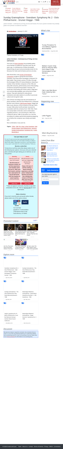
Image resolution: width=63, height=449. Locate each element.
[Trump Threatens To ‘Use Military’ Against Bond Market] (50, 38)
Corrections (57, 446)
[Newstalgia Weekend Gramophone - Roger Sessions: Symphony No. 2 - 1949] (29, 307)
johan (23, 126)
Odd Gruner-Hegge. (25, 103)
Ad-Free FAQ (27, 188)
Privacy (46, 446)
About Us (25, 446)
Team (19, 446)
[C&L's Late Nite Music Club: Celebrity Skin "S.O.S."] (50, 83)
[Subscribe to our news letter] (47, 2)
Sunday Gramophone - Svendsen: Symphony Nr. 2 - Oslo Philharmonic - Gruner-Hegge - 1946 (31, 18)
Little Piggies (46, 116)
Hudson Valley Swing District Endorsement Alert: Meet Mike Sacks (52, 154)
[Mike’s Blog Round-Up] (50, 126)
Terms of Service (11, 336)
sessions (34, 128)
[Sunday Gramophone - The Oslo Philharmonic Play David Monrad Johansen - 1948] (29, 261)
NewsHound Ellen (46, 51)
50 (42, 33)
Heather (43, 75)
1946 (17, 126)
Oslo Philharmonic (25, 128)
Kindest (17, 205)
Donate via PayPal (25, 202)
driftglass (44, 135)
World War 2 (15, 132)
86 (42, 79)
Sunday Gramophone (18, 130)
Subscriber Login (56, 4)
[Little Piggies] (50, 109)
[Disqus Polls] (21, 354)
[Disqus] (21, 387)
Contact (31, 446)
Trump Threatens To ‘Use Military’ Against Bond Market (49, 46)
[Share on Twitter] (3, 95)
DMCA (51, 446)
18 (42, 104)
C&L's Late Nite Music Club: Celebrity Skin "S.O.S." (49, 92)
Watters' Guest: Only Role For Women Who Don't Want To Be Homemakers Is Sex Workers (49, 69)
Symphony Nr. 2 (28, 130)
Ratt (43, 118)
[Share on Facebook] (3, 92)
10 (42, 121)
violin (35, 130)
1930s (13, 126)
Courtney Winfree (45, 96)
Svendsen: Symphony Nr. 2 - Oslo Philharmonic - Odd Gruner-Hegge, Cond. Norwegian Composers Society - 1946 (11, 271)
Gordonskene (12, 31)
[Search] (49, 2)
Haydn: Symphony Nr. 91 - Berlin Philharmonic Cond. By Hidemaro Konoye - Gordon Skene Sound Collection (11, 317)
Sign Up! (45, 182)
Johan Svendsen (19, 63)
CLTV (17, 2)
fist (20, 126)
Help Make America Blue (50, 165)
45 (42, 54)
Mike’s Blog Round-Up (49, 133)
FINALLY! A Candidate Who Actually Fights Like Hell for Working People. (53, 160)
